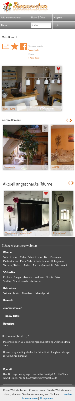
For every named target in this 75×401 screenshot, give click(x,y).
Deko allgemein (42, 293)
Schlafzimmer (35, 257)
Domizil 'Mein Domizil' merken (14, 46)
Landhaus (39, 277)
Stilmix (49, 277)
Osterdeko (27, 293)
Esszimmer (56, 257)
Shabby (7, 281)
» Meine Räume (34, 57)
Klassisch (27, 277)
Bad (46, 257)
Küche (22, 257)
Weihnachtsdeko (11, 293)
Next (71, 120)
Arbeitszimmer (41, 261)
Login (56, 25)
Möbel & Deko (38, 17)
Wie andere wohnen (11, 17)
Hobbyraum (57, 261)
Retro (58, 277)
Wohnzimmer (10, 257)
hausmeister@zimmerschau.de (41, 377)
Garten (26, 265)
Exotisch (7, 277)
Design (17, 277)
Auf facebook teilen (23, 46)
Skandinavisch (20, 281)
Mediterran (35, 281)
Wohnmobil (61, 265)
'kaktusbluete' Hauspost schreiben (6, 46)
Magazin (58, 17)
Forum (4, 25)
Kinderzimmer (10, 261)
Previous (67, 120)
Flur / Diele (26, 261)
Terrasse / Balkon (12, 265)
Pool (34, 265)
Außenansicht (46, 265)
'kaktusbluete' (33, 50)
